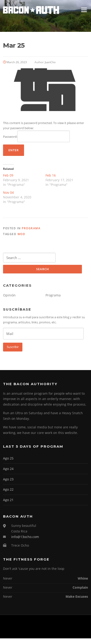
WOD (21, 234)
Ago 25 (8, 458)
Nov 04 (8, 192)
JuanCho (50, 62)
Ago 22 (8, 489)
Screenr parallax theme (34, 631)
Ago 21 (8, 500)
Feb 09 (8, 175)
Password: (10, 137)
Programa (31, 228)
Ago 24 (8, 468)
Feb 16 (51, 175)
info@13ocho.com (25, 537)
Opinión (9, 295)
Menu (84, 10)
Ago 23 (8, 479)
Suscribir (13, 347)
